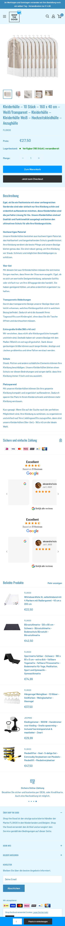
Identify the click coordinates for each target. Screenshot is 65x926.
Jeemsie (28, 718)
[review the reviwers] (18, 484)
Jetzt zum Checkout (32, 178)
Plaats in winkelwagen (38, 921)
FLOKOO (7, 130)
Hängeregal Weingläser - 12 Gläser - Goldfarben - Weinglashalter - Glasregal (41, 698)
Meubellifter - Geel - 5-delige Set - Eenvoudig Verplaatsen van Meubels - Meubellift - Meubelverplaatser (42, 757)
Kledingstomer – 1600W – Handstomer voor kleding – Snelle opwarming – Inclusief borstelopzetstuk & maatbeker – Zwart (43, 727)
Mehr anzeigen (55, 583)
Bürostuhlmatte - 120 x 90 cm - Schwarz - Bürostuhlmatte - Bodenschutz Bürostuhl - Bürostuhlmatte (39, 629)
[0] (59, 16)
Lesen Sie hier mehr (40, 912)
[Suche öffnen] (47, 16)
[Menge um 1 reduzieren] (23, 158)
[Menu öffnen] (4, 16)
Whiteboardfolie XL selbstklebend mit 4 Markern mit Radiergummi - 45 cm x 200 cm (43, 600)
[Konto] (53, 16)
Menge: (6, 158)
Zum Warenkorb (32, 169)
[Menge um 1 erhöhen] (39, 158)
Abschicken (14, 888)
